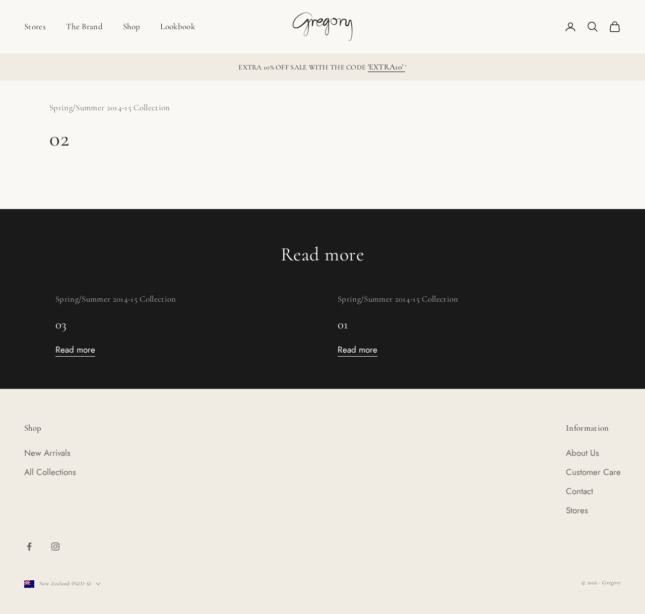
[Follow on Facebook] (29, 546)
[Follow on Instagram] (55, 546)
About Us (582, 453)
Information (587, 428)
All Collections (50, 472)
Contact (579, 491)
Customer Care (593, 472)
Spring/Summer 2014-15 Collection (109, 107)
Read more (75, 350)
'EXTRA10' (387, 67)
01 (343, 324)
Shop (131, 26)
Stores (35, 26)
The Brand (84, 26)
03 (61, 324)
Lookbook (177, 26)
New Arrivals (47, 453)
